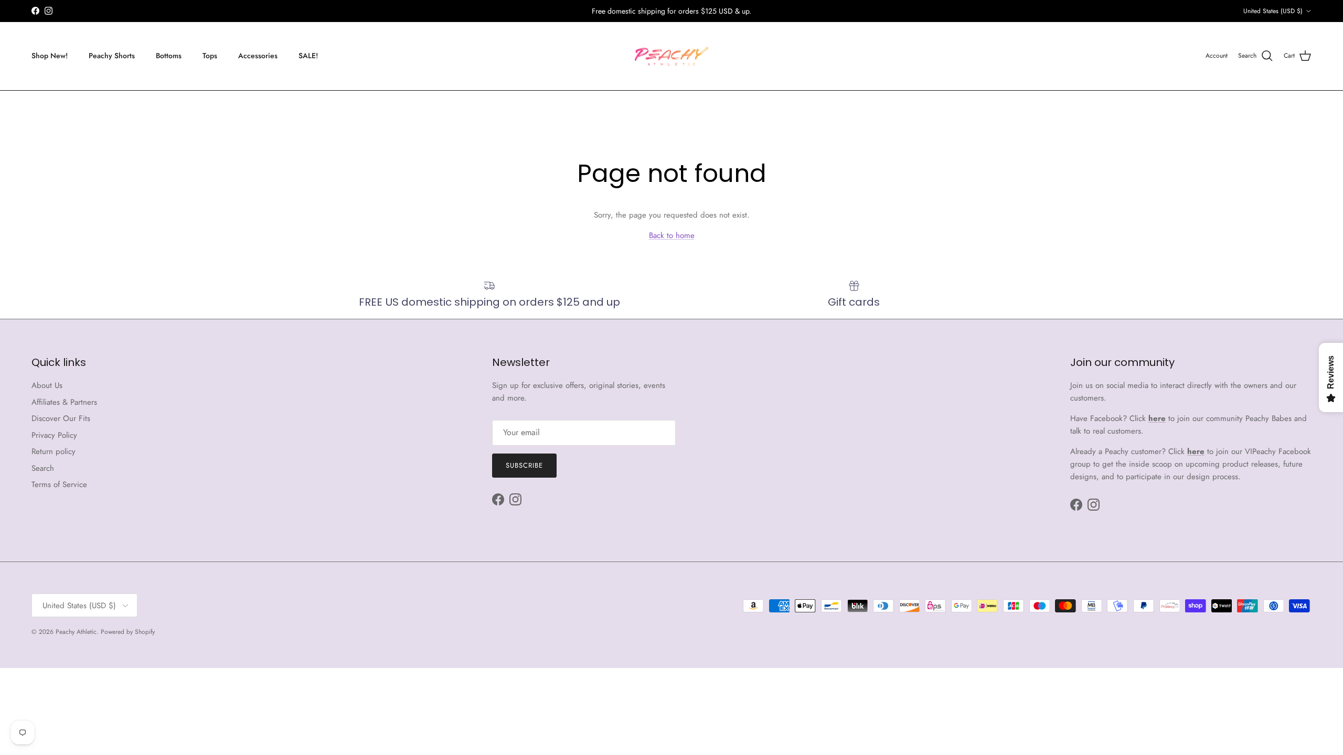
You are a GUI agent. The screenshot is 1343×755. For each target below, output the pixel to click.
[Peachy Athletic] (671, 56)
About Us (46, 385)
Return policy (53, 451)
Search (42, 468)
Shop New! (49, 55)
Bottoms (169, 55)
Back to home (672, 235)
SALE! (308, 55)
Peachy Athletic (76, 632)
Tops (209, 55)
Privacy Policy (54, 435)
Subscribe (524, 465)
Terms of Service (59, 484)
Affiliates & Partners (64, 402)
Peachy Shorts (112, 55)
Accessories (258, 55)
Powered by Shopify (128, 632)
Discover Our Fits (60, 418)
